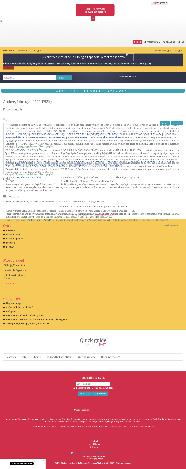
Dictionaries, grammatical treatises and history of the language (36, 319)
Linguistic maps (14, 303)
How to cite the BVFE (27, 51)
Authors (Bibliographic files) (19, 307)
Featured (10, 243)
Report (176, 123)
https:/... (7, 278)
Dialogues (11, 311)
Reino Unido (11, 141)
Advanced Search (127, 76)
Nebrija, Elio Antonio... (16, 265)
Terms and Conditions (102, 388)
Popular (10, 247)
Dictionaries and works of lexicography (34, 146)
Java (175, 51)
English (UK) (162, 3)
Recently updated (14, 239)
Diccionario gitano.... (15, 275)
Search (63, 77)
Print (164, 123)
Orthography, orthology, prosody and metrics (27, 323)
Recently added (13, 234)
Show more (9, 283)
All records (11, 230)
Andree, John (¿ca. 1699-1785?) (26, 149)
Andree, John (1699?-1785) (40, 220)
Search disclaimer (159, 51)
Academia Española (15, 270)
